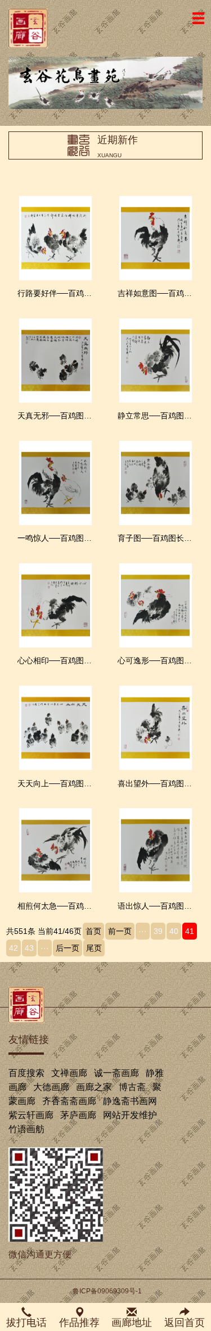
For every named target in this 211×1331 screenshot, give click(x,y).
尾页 (94, 947)
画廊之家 (94, 1087)
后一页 (67, 947)
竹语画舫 (26, 1129)
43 (29, 947)
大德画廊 (51, 1087)
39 (158, 931)
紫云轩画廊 (30, 1115)
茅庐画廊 (78, 1115)
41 (189, 931)
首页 (93, 931)
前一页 (120, 931)
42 (13, 947)
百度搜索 (26, 1073)
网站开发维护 (130, 1115)
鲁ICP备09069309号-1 (107, 1291)
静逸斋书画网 (130, 1101)
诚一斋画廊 (116, 1073)
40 (173, 931)
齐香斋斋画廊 (69, 1101)
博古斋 (132, 1087)
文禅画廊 (69, 1073)
